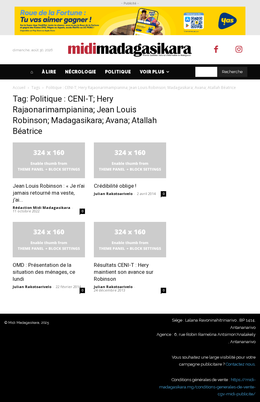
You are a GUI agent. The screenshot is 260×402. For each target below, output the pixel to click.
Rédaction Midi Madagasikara (41, 207)
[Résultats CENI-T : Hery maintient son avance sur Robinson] (130, 240)
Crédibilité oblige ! (115, 186)
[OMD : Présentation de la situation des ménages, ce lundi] (49, 240)
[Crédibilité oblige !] (130, 160)
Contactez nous (240, 364)
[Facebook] (216, 50)
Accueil (19, 87)
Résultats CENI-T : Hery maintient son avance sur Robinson (123, 272)
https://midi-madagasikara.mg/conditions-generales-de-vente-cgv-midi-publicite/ (207, 386)
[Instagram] (239, 50)
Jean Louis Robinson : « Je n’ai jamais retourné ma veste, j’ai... (49, 193)
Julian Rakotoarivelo (113, 193)
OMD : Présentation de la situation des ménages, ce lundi (44, 272)
